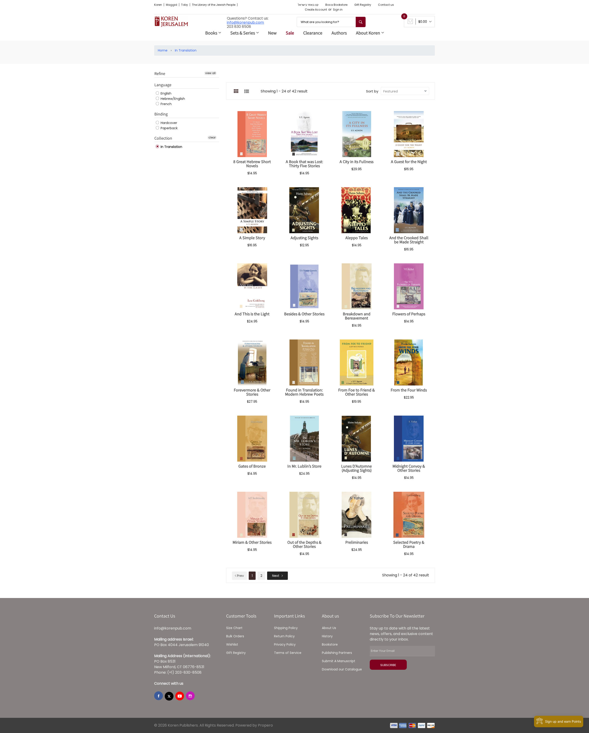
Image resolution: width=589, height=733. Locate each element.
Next (275, 575)
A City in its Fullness (356, 161)
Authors (339, 33)
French (166, 104)
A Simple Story (252, 237)
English (165, 93)
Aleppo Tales (356, 237)
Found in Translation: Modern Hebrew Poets (304, 392)
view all (210, 73)
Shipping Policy (286, 628)
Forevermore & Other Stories (252, 392)
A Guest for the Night (409, 161)
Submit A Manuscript (338, 661)
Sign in (338, 9)
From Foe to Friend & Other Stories (356, 392)
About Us (329, 628)
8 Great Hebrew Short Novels (252, 163)
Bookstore (330, 644)
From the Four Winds (409, 390)
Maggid (172, 5)
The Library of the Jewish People (214, 5)
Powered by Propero (254, 725)
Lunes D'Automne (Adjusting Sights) (356, 468)
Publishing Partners (337, 652)
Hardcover (168, 123)
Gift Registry (362, 5)
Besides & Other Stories (304, 313)
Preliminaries (356, 542)
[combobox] (331, 22)
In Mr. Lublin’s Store (304, 466)
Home (162, 50)
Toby (185, 5)
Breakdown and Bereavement (356, 316)
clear (212, 137)
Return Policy (284, 636)
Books (211, 33)
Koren (158, 5)
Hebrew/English (172, 98)
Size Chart (234, 628)
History (327, 636)
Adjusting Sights (304, 237)
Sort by (372, 91)
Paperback (169, 128)
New (272, 33)
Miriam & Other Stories (252, 542)
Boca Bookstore (336, 5)
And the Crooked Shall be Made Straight (408, 239)
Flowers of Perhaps (408, 313)
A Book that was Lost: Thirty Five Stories (304, 163)
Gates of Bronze (252, 466)
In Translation (185, 50)
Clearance (312, 33)
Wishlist (232, 644)
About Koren (368, 33)
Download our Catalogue (342, 669)
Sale (290, 33)
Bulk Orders (235, 636)
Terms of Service (287, 652)
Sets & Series (242, 33)
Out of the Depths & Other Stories (304, 544)
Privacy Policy (285, 644)
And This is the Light (252, 313)
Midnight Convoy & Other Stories (409, 468)
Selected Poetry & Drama (408, 544)
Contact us (386, 5)
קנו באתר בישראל (308, 5)
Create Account (316, 9)
